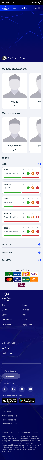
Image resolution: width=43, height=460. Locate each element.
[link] (15, 8)
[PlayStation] (17, 274)
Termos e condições (9, 416)
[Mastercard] (9, 279)
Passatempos (7, 320)
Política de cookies (9, 420)
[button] (36, 8)
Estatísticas (6, 324)
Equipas (25, 305)
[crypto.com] (17, 279)
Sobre (24, 320)
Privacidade (6, 412)
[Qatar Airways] (21, 285)
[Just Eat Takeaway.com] (34, 279)
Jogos (4, 305)
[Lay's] (26, 274)
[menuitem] (15, 8)
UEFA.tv (5, 310)
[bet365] (26, 279)
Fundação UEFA (8, 353)
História (25, 315)
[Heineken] (9, 274)
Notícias (25, 310)
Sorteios (5, 315)
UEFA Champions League (5, 8)
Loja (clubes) (27, 324)
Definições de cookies (10, 424)
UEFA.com (6, 348)
